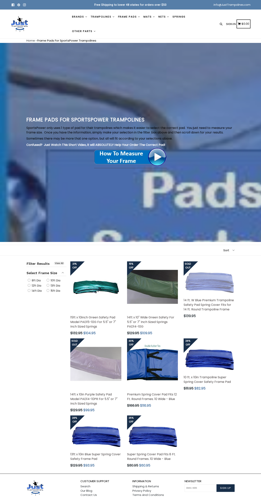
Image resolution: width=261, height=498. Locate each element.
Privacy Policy (141, 491)
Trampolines (101, 16)
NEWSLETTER (193, 481)
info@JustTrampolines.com (232, 5)
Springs (179, 16)
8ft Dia (36, 280)
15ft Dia (55, 291)
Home (30, 41)
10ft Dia (55, 280)
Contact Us (88, 495)
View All (59, 263)
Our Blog (86, 491)
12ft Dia (36, 286)
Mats (148, 16)
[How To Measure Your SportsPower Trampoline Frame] (130, 165)
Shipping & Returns (145, 486)
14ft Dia (36, 291)
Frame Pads (128, 16)
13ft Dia (55, 286)
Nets (162, 16)
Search (85, 486)
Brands (78, 16)
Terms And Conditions (148, 495)
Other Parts (82, 31)
